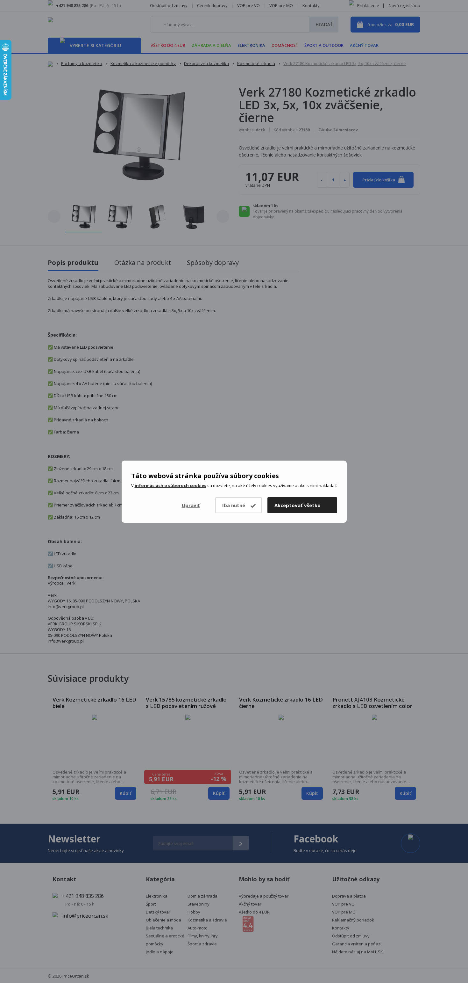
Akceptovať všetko (297, 505)
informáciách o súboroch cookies (170, 485)
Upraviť (191, 505)
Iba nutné (233, 505)
